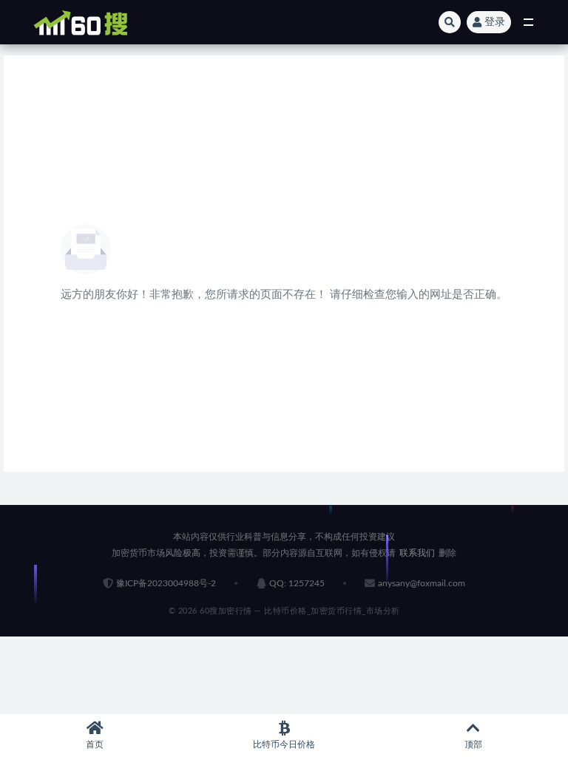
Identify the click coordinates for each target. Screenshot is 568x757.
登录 (494, 22)
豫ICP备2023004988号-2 (166, 583)
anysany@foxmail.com (421, 583)
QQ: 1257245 (297, 583)
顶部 (473, 744)
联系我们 (417, 553)
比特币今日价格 (284, 744)
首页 (95, 744)
